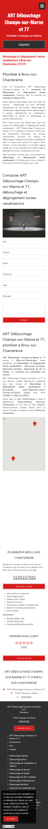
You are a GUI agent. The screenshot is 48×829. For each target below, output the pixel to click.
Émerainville (8, 389)
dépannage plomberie (12, 369)
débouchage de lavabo (34, 366)
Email (5, 263)
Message (7, 296)
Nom (5, 241)
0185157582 (24, 577)
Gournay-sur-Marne (11, 392)
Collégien (7, 395)
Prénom (6, 252)
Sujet (5, 285)
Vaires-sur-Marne (21, 395)
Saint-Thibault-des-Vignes (33, 389)
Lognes (27, 392)
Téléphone (7, 274)
